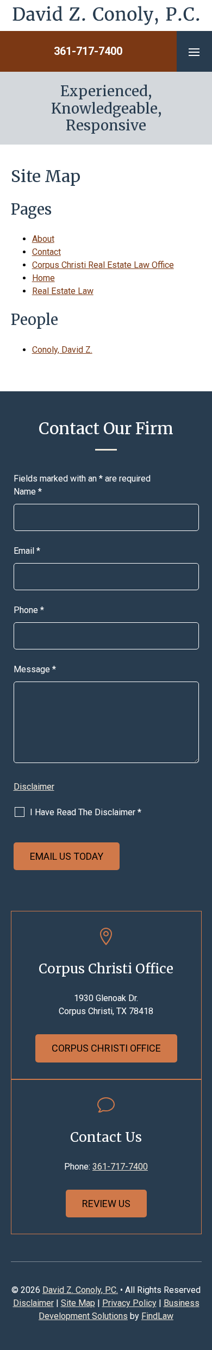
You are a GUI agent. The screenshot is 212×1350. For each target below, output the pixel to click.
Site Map (78, 1303)
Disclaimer (34, 787)
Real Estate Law (62, 291)
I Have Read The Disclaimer (85, 812)
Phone (29, 610)
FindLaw (157, 1316)
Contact (46, 252)
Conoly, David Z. (62, 350)
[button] (194, 51)
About (43, 239)
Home (43, 278)
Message (35, 669)
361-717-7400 (88, 51)
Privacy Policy (129, 1303)
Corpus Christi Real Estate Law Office (103, 265)
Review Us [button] (106, 1203)
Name (28, 491)
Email (27, 551)
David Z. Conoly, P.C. (80, 1290)
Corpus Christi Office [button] (106, 1048)
